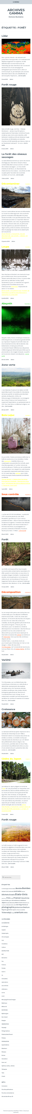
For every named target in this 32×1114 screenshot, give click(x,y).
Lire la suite (22, 76)
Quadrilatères (5, 1045)
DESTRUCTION (5, 950)
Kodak (7, 902)
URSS (25, 913)
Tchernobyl (6, 912)
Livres (3, 992)
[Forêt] (16, 565)
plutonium (19, 907)
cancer (4, 891)
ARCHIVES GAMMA (16, 11)
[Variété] (16, 678)
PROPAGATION (5, 1041)
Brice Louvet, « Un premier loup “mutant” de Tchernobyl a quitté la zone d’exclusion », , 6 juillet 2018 (15, 292)
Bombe (19, 888)
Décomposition (11, 592)
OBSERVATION (5, 1024)
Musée (27, 902)
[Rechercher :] (11, 877)
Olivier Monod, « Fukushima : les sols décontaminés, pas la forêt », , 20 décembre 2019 (15, 236)
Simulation (5, 1058)
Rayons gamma (7, 909)
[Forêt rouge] (16, 125)
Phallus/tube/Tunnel (7, 1034)
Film (8, 898)
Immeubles (5, 978)
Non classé (4, 1017)
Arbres (13, 888)
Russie (19, 909)
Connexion (4, 1086)
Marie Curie (18, 902)
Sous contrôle (10, 494)
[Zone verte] (16, 386)
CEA (7, 891)
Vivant (3, 1076)
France (17, 898)
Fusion (3, 900)
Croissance (8, 709)
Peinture (25, 905)
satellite (23, 909)
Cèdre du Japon (11, 758)
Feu (2, 961)
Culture (4, 947)
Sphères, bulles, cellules (8, 1065)
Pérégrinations (6, 1031)
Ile (2, 975)
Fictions (4, 964)
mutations (4, 904)
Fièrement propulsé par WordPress (11, 1110)
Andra (10, 888)
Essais (12, 895)
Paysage (4, 1027)
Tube (3, 1072)
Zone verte (8, 364)
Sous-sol (4, 1062)
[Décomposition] (16, 608)
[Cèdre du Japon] (16, 782)
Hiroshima (15, 900)
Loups (5, 246)
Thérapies (4, 1069)
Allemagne (6, 888)
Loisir (3, 996)
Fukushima (24, 898)
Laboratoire (5, 982)
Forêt (5, 539)
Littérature (4, 989)
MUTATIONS (5, 1010)
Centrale (10, 891)
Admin (11, 79)
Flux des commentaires (8, 1093)
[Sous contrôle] (16, 510)
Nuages (4, 1020)
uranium (18, 912)
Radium (26, 907)
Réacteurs (4, 1048)
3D (2, 888)
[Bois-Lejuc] (16, 453)
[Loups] (16, 270)
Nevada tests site (11, 904)
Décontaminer (11, 183)
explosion (4, 898)
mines (24, 902)
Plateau (4, 1038)
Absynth (7, 303)
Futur (7, 900)
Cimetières (4, 943)
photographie (8, 907)
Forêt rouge (9, 84)
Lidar (5, 35)
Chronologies (5, 937)
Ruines (3, 1055)
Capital (4, 930)
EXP (3, 954)
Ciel (3, 940)
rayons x (14, 909)
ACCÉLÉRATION (5, 922)
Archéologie (5, 926)
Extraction (4, 957)
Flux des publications (7, 1089)
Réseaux (4, 1052)
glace (10, 900)
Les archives (5, 985)
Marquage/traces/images (9, 999)
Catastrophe (5, 933)
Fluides (3, 968)
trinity (12, 912)
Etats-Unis (21, 894)
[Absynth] (16, 333)
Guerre (3, 971)
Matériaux (4, 1003)
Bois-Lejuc (8, 415)
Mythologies (5, 1013)
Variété (6, 659)
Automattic (16, 1112)
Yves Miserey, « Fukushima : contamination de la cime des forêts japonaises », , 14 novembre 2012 (16, 809)
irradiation (22, 900)
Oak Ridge (19, 905)
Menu (16, 2)
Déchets (5, 894)
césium (23, 891)
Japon (4, 902)
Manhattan (12, 902)
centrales (17, 891)
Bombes (26, 888)
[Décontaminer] (16, 207)
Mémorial (4, 1006)
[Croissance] (16, 727)
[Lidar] (16, 53)
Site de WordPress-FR (7, 1096)
